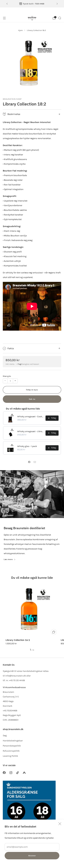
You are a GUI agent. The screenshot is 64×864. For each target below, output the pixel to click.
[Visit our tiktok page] (17, 772)
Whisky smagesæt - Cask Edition (30, 416)
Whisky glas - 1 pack (27, 446)
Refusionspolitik (11, 751)
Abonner (32, 856)
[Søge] (59, 18)
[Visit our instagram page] (10, 772)
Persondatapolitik (12, 745)
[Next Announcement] (57, 4)
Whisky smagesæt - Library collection (30, 431)
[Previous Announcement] (7, 4)
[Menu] (4, 18)
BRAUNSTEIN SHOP (12, 99)
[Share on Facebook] (29, 462)
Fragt (20, 364)
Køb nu (32, 399)
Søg (5, 735)
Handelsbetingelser (13, 740)
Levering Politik (10, 756)
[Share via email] (35, 462)
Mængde (7, 376)
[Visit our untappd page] (24, 772)
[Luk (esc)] (60, 824)
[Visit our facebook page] (4, 772)
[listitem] (32, 3)
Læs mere (8, 559)
